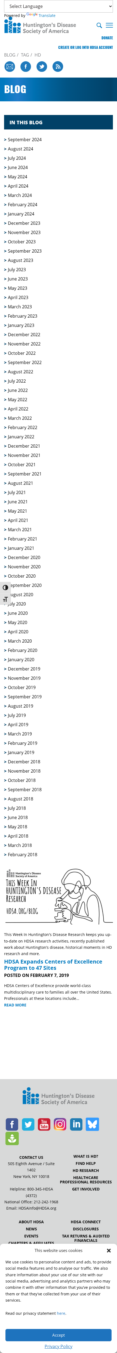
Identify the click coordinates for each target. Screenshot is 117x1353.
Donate (107, 38)
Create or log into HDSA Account (85, 47)
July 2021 (17, 492)
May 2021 (17, 511)
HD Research (86, 1170)
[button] (109, 1250)
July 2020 (17, 604)
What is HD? (85, 1156)
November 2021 (24, 455)
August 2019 (20, 706)
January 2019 (21, 752)
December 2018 (24, 762)
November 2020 (24, 567)
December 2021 (24, 446)
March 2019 (20, 734)
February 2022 (22, 427)
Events (31, 1236)
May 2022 (17, 400)
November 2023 (24, 232)
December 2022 (24, 335)
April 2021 (18, 520)
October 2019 (22, 687)
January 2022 (21, 437)
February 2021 (22, 539)
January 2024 (21, 214)
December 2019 (24, 669)
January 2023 (21, 325)
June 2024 (18, 167)
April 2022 (18, 409)
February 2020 (22, 650)
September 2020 (25, 585)
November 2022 (24, 344)
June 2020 (18, 613)
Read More (15, 1005)
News (31, 1229)
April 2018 (18, 836)
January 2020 (21, 660)
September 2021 (25, 474)
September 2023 (25, 251)
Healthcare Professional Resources (86, 1179)
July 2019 (17, 715)
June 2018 (18, 817)
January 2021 (21, 548)
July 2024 (17, 158)
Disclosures (86, 1229)
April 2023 (18, 297)
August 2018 (20, 799)
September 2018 (25, 790)
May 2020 (17, 622)
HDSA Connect (86, 1222)
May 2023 (17, 288)
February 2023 (22, 316)
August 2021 (20, 483)
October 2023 (22, 242)
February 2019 (22, 743)
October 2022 (22, 353)
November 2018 (24, 771)
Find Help (86, 1163)
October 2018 (22, 780)
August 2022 (20, 372)
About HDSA (31, 1222)
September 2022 (25, 362)
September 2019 (25, 697)
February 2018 (22, 855)
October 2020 (22, 576)
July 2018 (17, 808)
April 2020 (18, 632)
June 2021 (18, 502)
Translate (47, 15)
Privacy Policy (58, 1346)
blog (10, 55)
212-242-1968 (46, 1201)
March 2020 (20, 641)
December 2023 (24, 223)
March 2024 (20, 195)
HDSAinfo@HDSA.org (37, 1208)
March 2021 (20, 530)
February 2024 (22, 205)
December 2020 (24, 557)
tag (25, 55)
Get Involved (86, 1189)
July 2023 (17, 270)
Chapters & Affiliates (31, 1243)
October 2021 (22, 465)
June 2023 (18, 279)
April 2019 (18, 725)
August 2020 (20, 595)
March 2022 (20, 418)
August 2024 (20, 149)
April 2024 (18, 186)
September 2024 (25, 140)
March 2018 (20, 845)
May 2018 (17, 827)
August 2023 (20, 260)
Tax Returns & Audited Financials (86, 1238)
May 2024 (17, 177)
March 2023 (20, 307)
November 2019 (24, 678)
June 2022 (18, 390)
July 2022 (17, 381)
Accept (58, 1335)
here (61, 1313)
